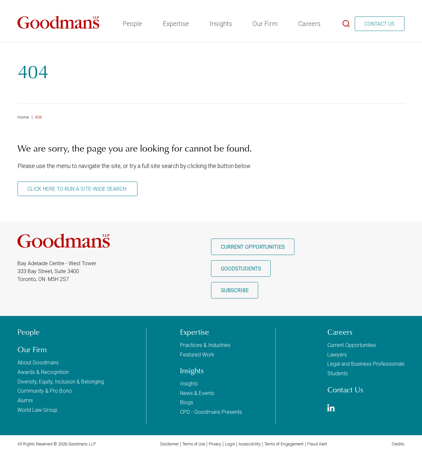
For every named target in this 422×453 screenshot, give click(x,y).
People (132, 24)
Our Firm (264, 24)
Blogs (186, 402)
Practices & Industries (205, 345)
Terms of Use (193, 444)
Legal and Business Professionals (366, 364)
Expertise (175, 24)
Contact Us (379, 24)
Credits (398, 444)
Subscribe (235, 290)
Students (337, 373)
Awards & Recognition (43, 372)
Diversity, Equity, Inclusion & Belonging (60, 382)
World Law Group (37, 410)
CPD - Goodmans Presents (211, 412)
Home (23, 117)
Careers (308, 24)
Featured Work (197, 355)
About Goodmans (38, 362)
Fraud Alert (317, 444)
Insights (220, 24)
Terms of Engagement (284, 444)
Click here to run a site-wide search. (77, 189)
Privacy (215, 444)
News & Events (197, 393)
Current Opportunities (253, 247)
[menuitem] (132, 22)
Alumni (25, 400)
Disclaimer (169, 444)
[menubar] (221, 22)
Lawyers (337, 355)
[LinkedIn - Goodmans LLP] (331, 409)
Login (230, 444)
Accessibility (249, 444)
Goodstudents (241, 269)
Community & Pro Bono (44, 391)
